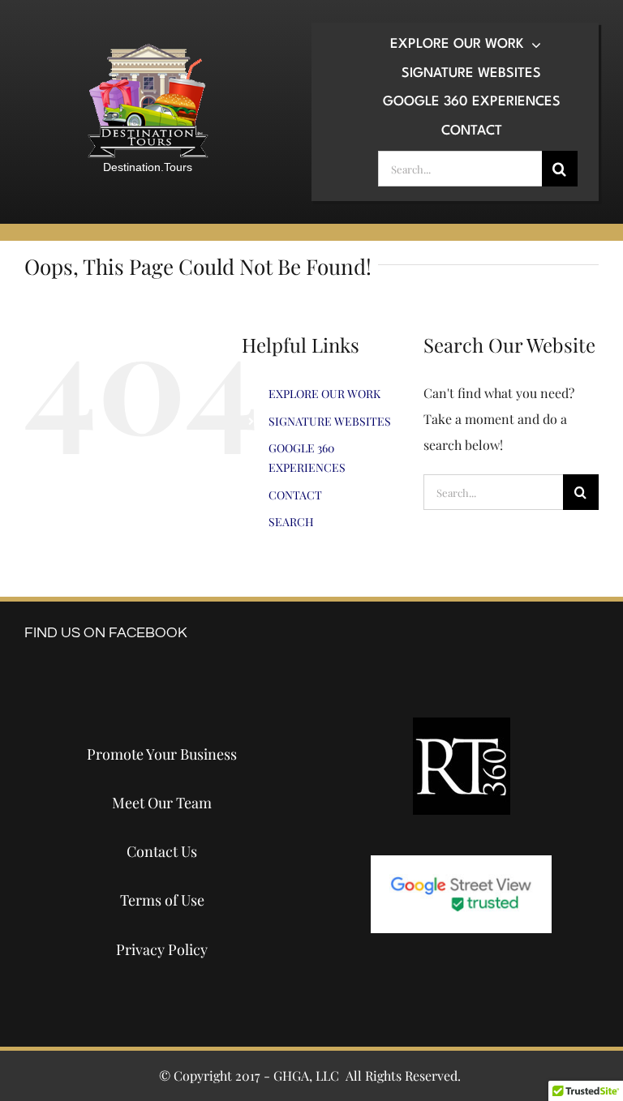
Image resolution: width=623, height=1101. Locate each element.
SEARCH (291, 521)
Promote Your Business (162, 754)
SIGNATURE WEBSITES (330, 421)
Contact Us (162, 851)
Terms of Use (162, 900)
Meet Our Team (162, 802)
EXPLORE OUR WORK (324, 393)
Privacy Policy (162, 949)
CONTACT (295, 495)
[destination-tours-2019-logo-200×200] (147, 49)
